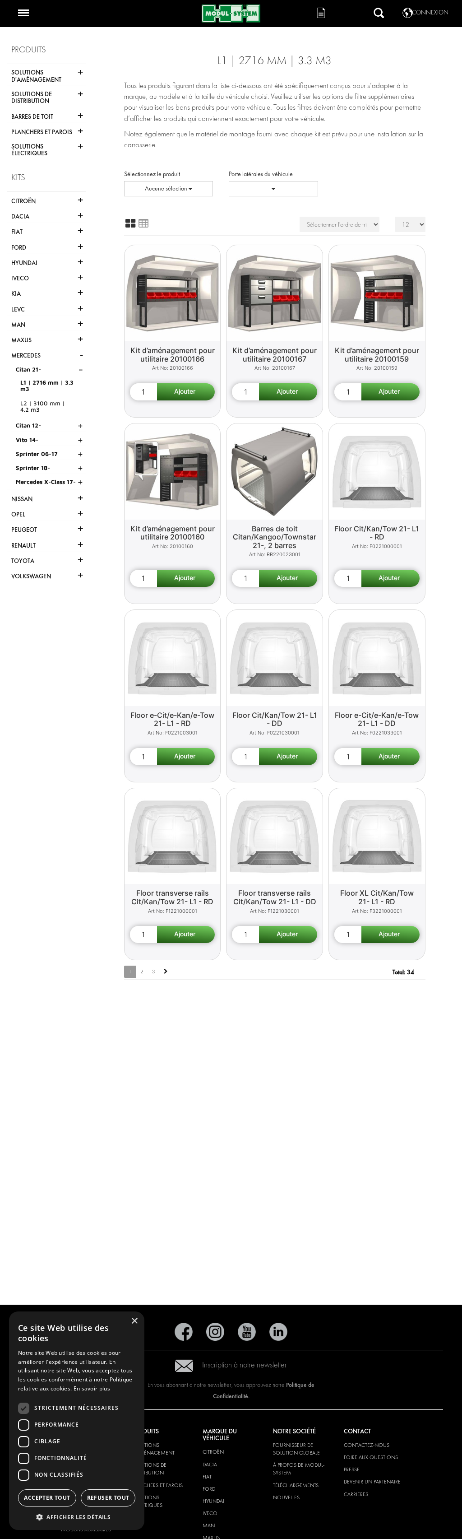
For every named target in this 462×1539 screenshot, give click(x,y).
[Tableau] (143, 223)
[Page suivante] (165, 972)
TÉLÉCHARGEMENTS (296, 1485)
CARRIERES (356, 1494)
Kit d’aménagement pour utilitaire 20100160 (172, 533)
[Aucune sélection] (273, 188)
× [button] (134, 1321)
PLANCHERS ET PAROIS (157, 1485)
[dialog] (76, 1420)
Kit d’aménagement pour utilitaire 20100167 (274, 354)
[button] (76, 1516)
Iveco (210, 1513)
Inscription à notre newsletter (244, 1365)
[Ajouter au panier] (186, 391)
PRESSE (352, 1469)
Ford (209, 1489)
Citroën (213, 1452)
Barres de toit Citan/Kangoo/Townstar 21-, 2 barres (274, 537)
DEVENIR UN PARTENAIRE (372, 1482)
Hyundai (213, 1501)
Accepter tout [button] (47, 1498)
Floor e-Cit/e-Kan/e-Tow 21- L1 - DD (377, 719)
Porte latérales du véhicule (261, 174)
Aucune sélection (167, 188)
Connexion (430, 12)
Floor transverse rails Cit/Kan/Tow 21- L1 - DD (274, 897)
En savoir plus (92, 1388)
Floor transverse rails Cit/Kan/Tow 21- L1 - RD (172, 897)
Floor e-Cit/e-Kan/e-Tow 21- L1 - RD (172, 719)
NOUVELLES (286, 1497)
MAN (209, 1525)
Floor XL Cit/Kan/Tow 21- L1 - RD (377, 897)
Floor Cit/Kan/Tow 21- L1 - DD (274, 719)
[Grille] (130, 223)
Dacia (210, 1464)
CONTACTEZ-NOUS (366, 1445)
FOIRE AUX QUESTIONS (371, 1457)
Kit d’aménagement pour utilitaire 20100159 (377, 354)
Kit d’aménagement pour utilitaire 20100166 (172, 354)
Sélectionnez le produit (152, 174)
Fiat (207, 1477)
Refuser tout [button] (108, 1498)
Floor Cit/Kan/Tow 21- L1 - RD (376, 533)
